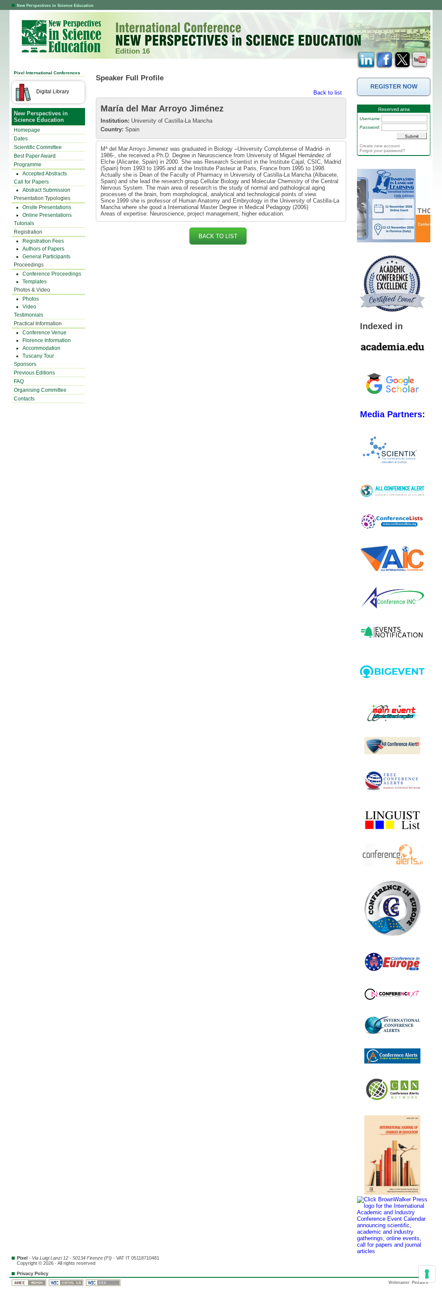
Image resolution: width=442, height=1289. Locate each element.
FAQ (19, 381)
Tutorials (24, 223)
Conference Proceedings (51, 274)
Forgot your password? (382, 150)
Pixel (22, 1257)
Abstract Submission (46, 190)
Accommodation (41, 348)
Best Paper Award (35, 156)
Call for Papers (31, 182)
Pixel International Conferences (47, 72)
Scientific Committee (38, 147)
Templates (34, 282)
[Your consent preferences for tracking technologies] (427, 1274)
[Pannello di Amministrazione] (29, 1282)
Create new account (380, 145)
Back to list (327, 92)
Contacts (24, 399)
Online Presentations (47, 215)
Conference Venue (44, 333)
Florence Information (46, 340)
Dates (21, 139)
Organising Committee (40, 390)
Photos (30, 299)
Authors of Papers (43, 249)
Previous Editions (34, 373)
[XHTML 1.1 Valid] (67, 1282)
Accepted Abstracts (44, 174)
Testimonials (28, 315)
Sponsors (25, 364)
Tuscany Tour (38, 356)
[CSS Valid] (104, 1282)
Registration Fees (43, 241)
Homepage (27, 130)
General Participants (46, 257)
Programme (27, 165)
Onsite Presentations (46, 207)
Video (29, 307)
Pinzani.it (420, 1282)
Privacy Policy (32, 1273)
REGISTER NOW (393, 86)
